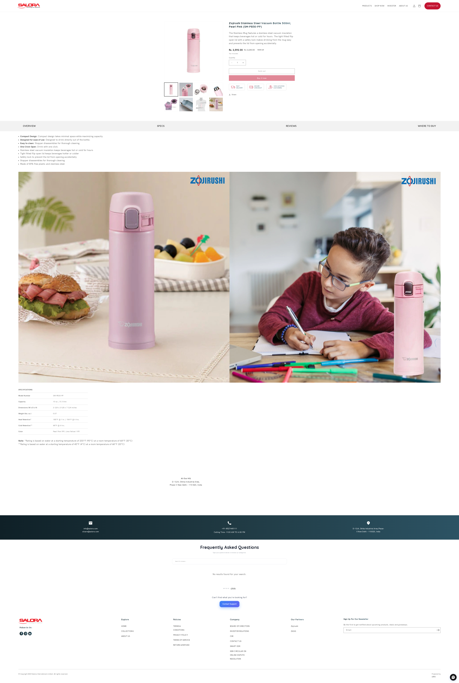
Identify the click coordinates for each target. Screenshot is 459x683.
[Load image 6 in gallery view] (186, 104)
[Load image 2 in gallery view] (186, 89)
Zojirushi (294, 626)
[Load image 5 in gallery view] (171, 104)
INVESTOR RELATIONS (239, 631)
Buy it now (262, 78)
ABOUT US (125, 636)
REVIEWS (291, 126)
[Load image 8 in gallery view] (216, 104)
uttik (434, 677)
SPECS (161, 126)
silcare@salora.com (90, 532)
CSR (231, 636)
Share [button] (234, 95)
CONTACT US (432, 6)
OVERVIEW (29, 126)
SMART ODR (235, 646)
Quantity (232, 58)
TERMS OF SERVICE (181, 640)
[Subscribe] (438, 630)
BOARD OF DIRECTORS (240, 626)
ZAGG (293, 631)
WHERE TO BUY (427, 126)
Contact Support (229, 604)
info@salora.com (91, 529)
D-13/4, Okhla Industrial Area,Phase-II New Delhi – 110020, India (368, 530)
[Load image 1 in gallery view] (171, 89)
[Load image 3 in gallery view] (201, 89)
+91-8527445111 (229, 529)
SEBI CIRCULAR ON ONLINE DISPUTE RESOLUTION (238, 655)
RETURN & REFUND (181, 645)
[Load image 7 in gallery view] (201, 104)
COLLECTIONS (127, 631)
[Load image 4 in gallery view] (216, 89)
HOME (124, 626)
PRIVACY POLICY (180, 635)
